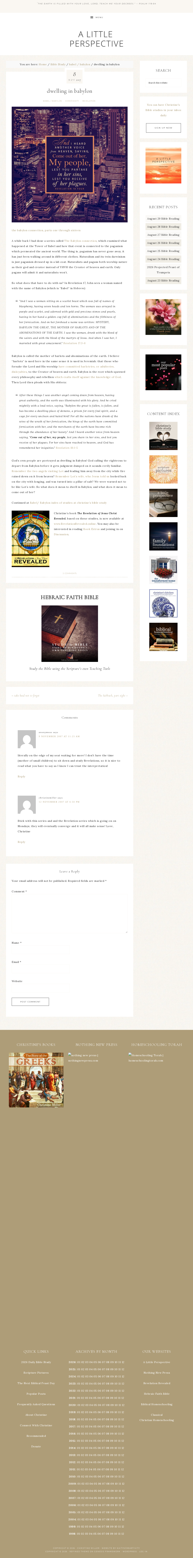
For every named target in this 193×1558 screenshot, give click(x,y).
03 (86, 1362)
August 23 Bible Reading (163, 280)
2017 (72, 1426)
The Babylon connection (80, 241)
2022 (72, 1390)
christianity (72, 101)
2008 (72, 1491)
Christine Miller (88, 1548)
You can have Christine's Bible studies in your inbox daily (163, 110)
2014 (72, 1448)
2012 (72, 1462)
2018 (72, 1419)
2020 (72, 1405)
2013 (72, 1455)
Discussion (61, 534)
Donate (36, 1446)
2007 (72, 1498)
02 (82, 1362)
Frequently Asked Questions (36, 1404)
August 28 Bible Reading (163, 226)
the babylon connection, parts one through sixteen (46, 230)
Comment (19, 891)
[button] (36, 1080)
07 (103, 1362)
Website (17, 981)
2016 (72, 1433)
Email (16, 962)
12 (123, 1369)
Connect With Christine (36, 1425)
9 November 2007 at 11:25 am (59, 736)
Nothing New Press (157, 1372)
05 (95, 1362)
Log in (143, 1551)
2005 (72, 1512)
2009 (72, 1483)
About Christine (36, 1415)
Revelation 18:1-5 (67, 447)
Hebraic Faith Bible (157, 1393)
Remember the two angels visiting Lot (38, 471)
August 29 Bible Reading (163, 218)
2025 (72, 1369)
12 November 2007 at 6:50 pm (59, 802)
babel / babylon (52, 101)
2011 (72, 1469)
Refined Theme (79, 1551)
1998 (72, 1533)
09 (112, 1369)
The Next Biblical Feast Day (36, 1383)
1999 (72, 1526)
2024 (72, 1376)
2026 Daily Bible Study (36, 1362)
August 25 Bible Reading (163, 251)
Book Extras (91, 529)
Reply (21, 776)
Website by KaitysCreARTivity (121, 1548)
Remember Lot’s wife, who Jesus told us (82, 476)
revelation (89, 101)
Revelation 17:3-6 (74, 343)
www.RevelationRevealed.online (75, 523)
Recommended (36, 1436)
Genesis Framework (107, 1551)
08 (108, 1362)
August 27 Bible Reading (163, 234)
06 (99, 1362)
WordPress (130, 1551)
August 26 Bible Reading (163, 243)
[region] (36, 1080)
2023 (72, 1383)
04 (91, 1362)
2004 (72, 1519)
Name (16, 942)
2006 (72, 1505)
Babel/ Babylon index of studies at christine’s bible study (68, 502)
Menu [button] (99, 17)
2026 (72, 1362)
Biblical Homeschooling (157, 1404)
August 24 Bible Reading (163, 259)
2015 (72, 1440)
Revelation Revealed (156, 1383)
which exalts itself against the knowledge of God (88, 377)
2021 (72, 1398)
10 (115, 1369)
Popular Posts (36, 1393)
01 (78, 1362)
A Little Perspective (96, 38)
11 (119, 1369)
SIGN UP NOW (163, 128)
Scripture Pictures (36, 1372)
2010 (72, 1476)
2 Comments (70, 573)
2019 (72, 1412)
